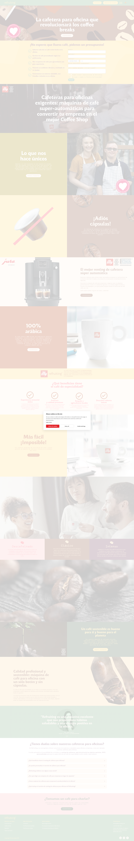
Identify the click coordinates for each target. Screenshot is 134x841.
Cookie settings (81, 426)
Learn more (49, 422)
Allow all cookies (52, 426)
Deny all (67, 426)
